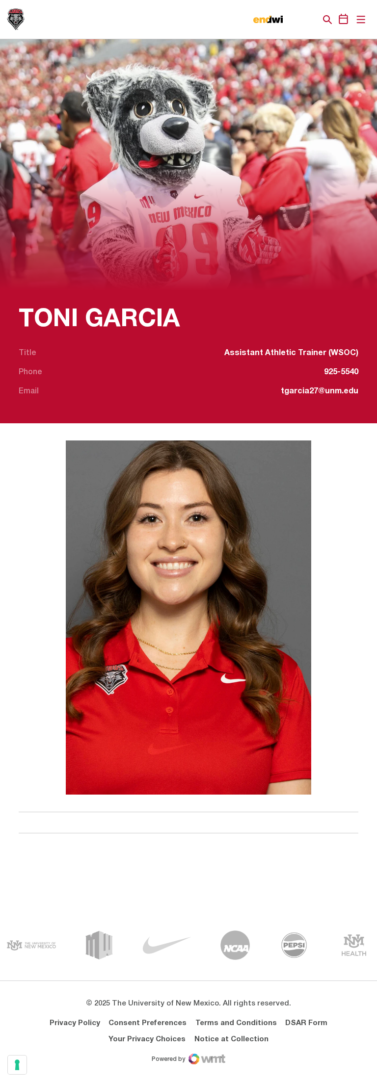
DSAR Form (306, 1023)
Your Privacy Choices (147, 1039)
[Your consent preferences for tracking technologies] (17, 1065)
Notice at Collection (231, 1039)
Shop (311, 19)
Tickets (293, 19)
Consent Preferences (147, 1023)
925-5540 (341, 372)
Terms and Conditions (236, 1023)
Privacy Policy (75, 1023)
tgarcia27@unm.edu (319, 391)
